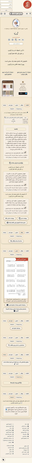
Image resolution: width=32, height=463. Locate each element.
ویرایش (9, 157)
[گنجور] (27, 4)
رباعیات (7, 29)
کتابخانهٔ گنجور (9, 430)
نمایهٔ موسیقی (24, 432)
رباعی (13, 119)
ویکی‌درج (13, 121)
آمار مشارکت (9, 445)
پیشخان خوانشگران (7, 438)
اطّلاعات (27, 105)
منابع (11, 449)
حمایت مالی (24, 452)
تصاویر (16, 105)
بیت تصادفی (24, 426)
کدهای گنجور (9, 424)
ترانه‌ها (4, 105)
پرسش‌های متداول (23, 448)
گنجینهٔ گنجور (9, 432)
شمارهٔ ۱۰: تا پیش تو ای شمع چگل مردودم (24, 73)
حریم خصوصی (9, 454)
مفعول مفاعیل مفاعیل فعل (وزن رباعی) (14, 117)
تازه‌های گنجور (24, 438)
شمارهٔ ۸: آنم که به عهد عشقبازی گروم (7, 73)
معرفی (25, 446)
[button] (30, 13)
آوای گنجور (9, 436)
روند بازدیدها (19, 109)
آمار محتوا (25, 454)
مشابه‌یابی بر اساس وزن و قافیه (17, 345)
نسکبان (10, 442)
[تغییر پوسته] (3, 459)
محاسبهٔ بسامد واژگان (17, 241)
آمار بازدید (10, 447)
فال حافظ (25, 430)
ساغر (11, 428)
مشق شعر (11, 105)
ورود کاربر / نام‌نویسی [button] (17, 14)
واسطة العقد (13, 29)
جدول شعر (24, 428)
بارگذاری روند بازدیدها (16, 383)
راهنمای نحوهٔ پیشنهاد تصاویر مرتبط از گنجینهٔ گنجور (16, 310)
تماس (10, 451)
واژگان (22, 105)
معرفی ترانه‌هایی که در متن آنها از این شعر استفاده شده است (16, 363)
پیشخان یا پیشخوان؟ (7, 440)
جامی (26, 29)
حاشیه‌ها (12, 109)
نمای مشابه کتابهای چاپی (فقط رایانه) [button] (17, 223)
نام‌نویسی (8, 408)
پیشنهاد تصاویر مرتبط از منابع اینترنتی (17, 305)
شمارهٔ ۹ (16, 34)
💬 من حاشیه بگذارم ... (16, 403)
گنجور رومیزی (9, 426)
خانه (26, 424)
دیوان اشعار (21, 29)
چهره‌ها (25, 450)
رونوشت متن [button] (24, 218)
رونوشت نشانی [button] (10, 218)
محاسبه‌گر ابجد (8, 434)
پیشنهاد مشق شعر (16, 328)
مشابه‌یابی (24, 436)
